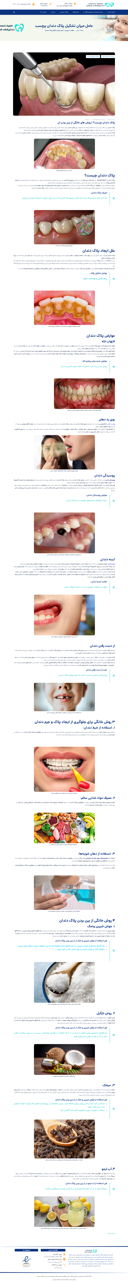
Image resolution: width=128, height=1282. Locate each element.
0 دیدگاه (88, 120)
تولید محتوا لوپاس (97, 120)
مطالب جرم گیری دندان (93, 56)
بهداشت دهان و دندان (108, 56)
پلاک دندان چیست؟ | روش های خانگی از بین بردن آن (86, 123)
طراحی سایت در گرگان (70, 1280)
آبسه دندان (111, 564)
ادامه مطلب (111, 1234)
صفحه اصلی (79, 30)
